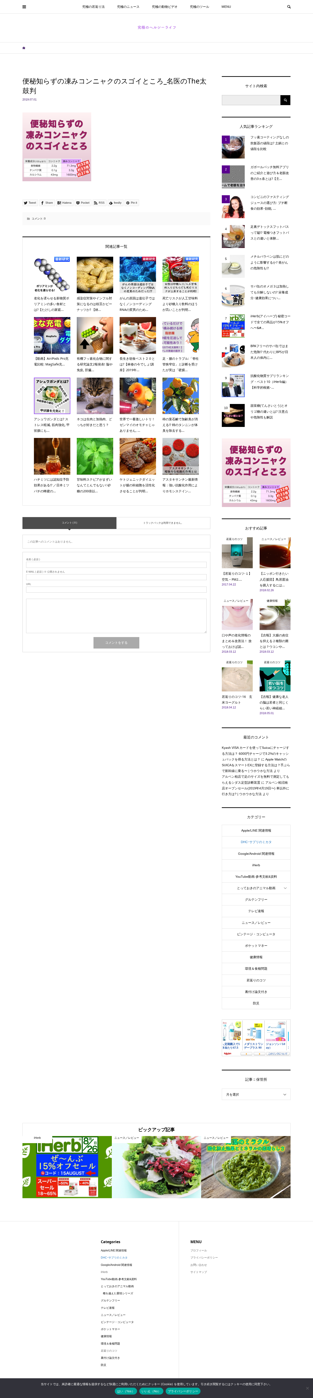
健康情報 (256, 957)
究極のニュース (128, 6)
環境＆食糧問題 (256, 968)
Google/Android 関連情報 (256, 853)
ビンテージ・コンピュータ (256, 934)
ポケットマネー (256, 945)
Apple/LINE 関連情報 (256, 830)
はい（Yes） (126, 1391)
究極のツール (199, 6)
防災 (256, 1003)
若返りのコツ (256, 980)
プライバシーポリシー (204, 1257)
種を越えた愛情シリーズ (118, 1293)
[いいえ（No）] (307, 1388)
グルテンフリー (256, 899)
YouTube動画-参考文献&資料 (256, 876)
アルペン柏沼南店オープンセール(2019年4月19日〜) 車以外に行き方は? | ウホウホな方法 (255, 788)
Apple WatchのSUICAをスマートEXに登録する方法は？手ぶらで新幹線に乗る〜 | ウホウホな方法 (256, 765)
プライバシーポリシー (183, 1391)
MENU (226, 6)
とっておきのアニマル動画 (256, 888)
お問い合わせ (198, 1265)
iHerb (256, 865)
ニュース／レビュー (256, 923)
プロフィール (198, 1250)
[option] (67, 1167)
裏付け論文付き (256, 992)
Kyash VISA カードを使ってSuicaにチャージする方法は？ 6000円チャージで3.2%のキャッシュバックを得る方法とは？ (255, 753)
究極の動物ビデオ (165, 6)
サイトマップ (198, 1272)
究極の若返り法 (93, 6)
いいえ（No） (151, 1391)
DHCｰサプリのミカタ (256, 842)
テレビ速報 (256, 911)
